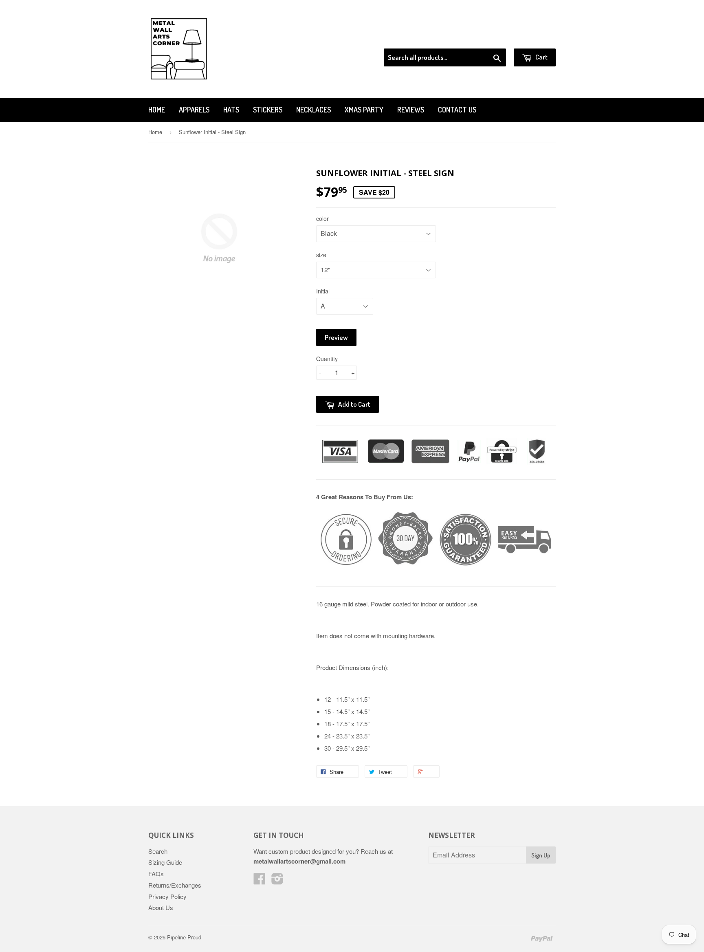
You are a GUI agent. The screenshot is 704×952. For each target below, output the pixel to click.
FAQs (156, 873)
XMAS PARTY (364, 109)
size (321, 255)
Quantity (327, 359)
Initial (323, 291)
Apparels (194, 109)
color (322, 218)
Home (156, 109)
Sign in (489, 38)
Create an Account (533, 38)
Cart (541, 57)
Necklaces (313, 109)
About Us (160, 907)
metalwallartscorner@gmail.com (299, 861)
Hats (231, 109)
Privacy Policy (167, 896)
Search (157, 851)
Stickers (267, 109)
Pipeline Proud (184, 937)
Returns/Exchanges (174, 885)
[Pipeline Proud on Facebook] (259, 881)
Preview (336, 337)
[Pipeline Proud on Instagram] (277, 881)
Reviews (410, 109)
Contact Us (457, 109)
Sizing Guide (165, 862)
